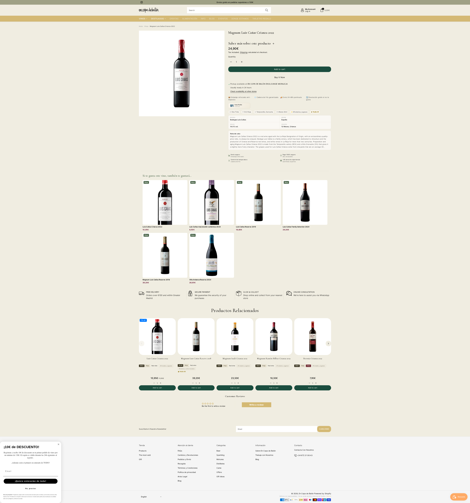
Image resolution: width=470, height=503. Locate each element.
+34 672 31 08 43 (304, 455)
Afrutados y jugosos (166, 366)
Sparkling (220, 455)
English (144, 497)
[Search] (266, 10)
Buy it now (279, 77)
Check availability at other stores (243, 91)
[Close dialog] (58, 444)
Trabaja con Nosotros (264, 455)
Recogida (182, 464)
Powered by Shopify (322, 493)
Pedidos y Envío (184, 459)
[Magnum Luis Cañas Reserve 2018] (196, 336)
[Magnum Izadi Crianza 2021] (235, 336)
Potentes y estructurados (186, 368)
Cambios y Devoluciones (188, 455)
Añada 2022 (282, 112)
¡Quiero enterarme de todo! (30, 481)
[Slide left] (141, 343)
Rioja (147, 366)
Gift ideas (220, 476)
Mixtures (220, 459)
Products (142, 451)
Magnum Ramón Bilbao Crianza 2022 (273, 358)
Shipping (243, 52)
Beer (218, 451)
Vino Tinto (235, 112)
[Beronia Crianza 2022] (312, 336)
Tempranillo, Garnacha (265, 112)
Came (219, 468)
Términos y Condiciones (188, 468)
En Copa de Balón (306, 493)
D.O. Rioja (247, 112)
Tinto (308, 366)
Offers (219, 472)
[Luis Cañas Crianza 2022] (157, 336)
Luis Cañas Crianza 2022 (157, 358)
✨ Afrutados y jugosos (299, 112)
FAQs (180, 451)
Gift (140, 459)
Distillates (220, 464)
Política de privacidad (187, 472)
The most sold (145, 455)
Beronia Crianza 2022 (312, 358)
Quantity (232, 57)
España (284, 120)
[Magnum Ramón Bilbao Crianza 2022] (273, 336)
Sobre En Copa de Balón (265, 451)
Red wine (154, 366)
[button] (325, 10)
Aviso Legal (182, 476)
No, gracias (30, 488)
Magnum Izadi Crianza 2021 (235, 358)
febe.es (328, 496)
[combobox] (229, 10)
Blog (179, 481)
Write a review (256, 405)
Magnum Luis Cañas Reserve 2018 (196, 358)
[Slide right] (328, 343)
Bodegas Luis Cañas (238, 120)
